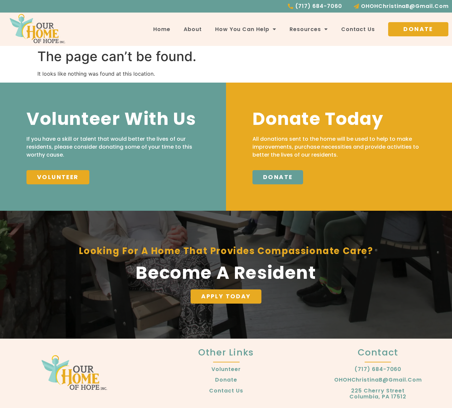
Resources (305, 29)
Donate (226, 380)
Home (161, 29)
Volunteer (226, 369)
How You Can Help (242, 29)
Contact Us (358, 29)
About (193, 29)
